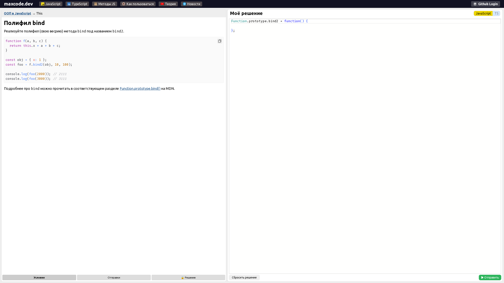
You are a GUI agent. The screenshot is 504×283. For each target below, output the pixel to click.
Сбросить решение (244, 277)
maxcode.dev (18, 4)
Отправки (114, 277)
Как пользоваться (140, 4)
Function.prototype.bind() (140, 88)
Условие (39, 277)
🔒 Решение (188, 277)
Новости (193, 4)
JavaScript (52, 4)
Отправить (491, 277)
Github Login (488, 4)
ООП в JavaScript (17, 13)
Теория (170, 4)
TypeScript (79, 4)
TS (496, 13)
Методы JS (106, 4)
